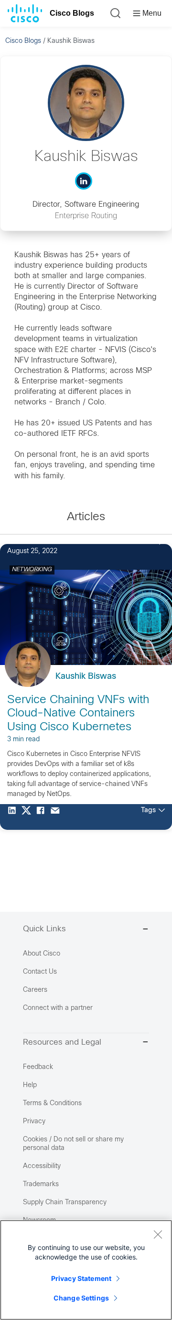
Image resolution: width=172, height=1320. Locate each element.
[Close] (157, 1234)
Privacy (34, 1121)
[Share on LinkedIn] (14, 817)
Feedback (38, 1067)
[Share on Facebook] (43, 817)
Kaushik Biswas (85, 677)
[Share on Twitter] (29, 817)
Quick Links (44, 929)
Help (30, 1085)
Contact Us (40, 972)
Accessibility (42, 1166)
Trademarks (41, 1184)
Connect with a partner (58, 1008)
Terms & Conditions (52, 1103)
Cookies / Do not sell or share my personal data (73, 1144)
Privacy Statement (81, 1278)
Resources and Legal (62, 1043)
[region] (86, 1270)
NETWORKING (32, 570)
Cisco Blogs (72, 13)
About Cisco (41, 954)
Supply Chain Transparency (65, 1202)
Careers (35, 990)
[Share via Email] (57, 817)
